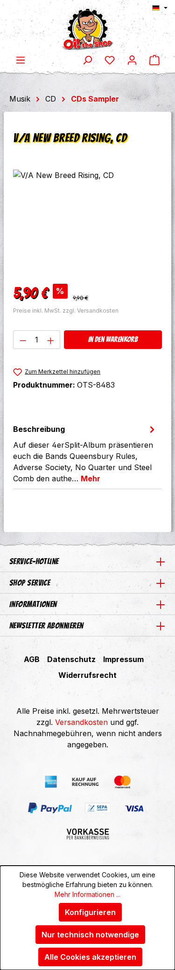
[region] (87, 222)
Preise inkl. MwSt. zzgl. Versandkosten (66, 310)
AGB (32, 659)
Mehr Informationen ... (87, 894)
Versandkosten (81, 722)
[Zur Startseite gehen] (87, 27)
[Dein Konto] (132, 59)
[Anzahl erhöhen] (51, 339)
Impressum (123, 659)
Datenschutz (71, 659)
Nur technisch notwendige (90, 934)
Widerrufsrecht (87, 675)
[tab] (85, 453)
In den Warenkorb (113, 339)
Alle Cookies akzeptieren (90, 957)
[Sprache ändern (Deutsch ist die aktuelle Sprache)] (160, 8)
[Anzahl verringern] (23, 339)
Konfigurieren (90, 912)
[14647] (87, 222)
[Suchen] (87, 59)
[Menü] (20, 59)
